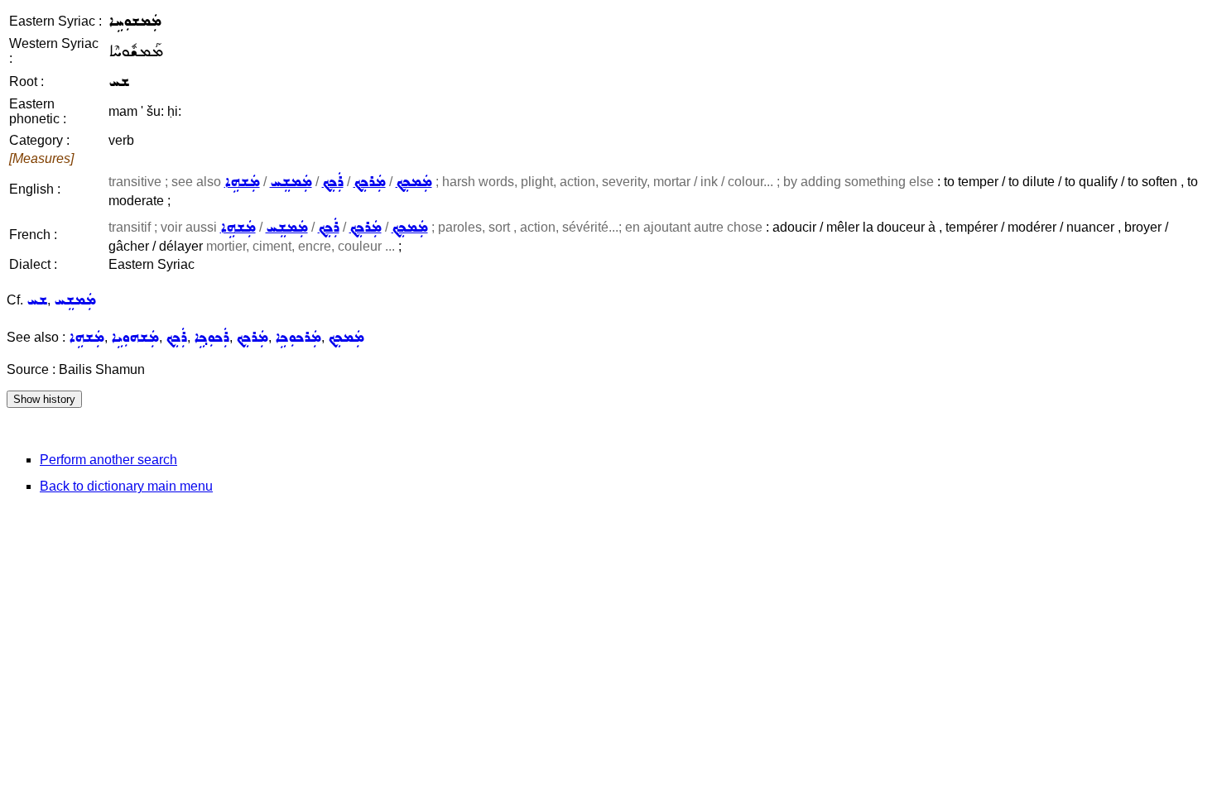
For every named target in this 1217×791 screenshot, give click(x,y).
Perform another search (108, 460)
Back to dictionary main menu (126, 486)
